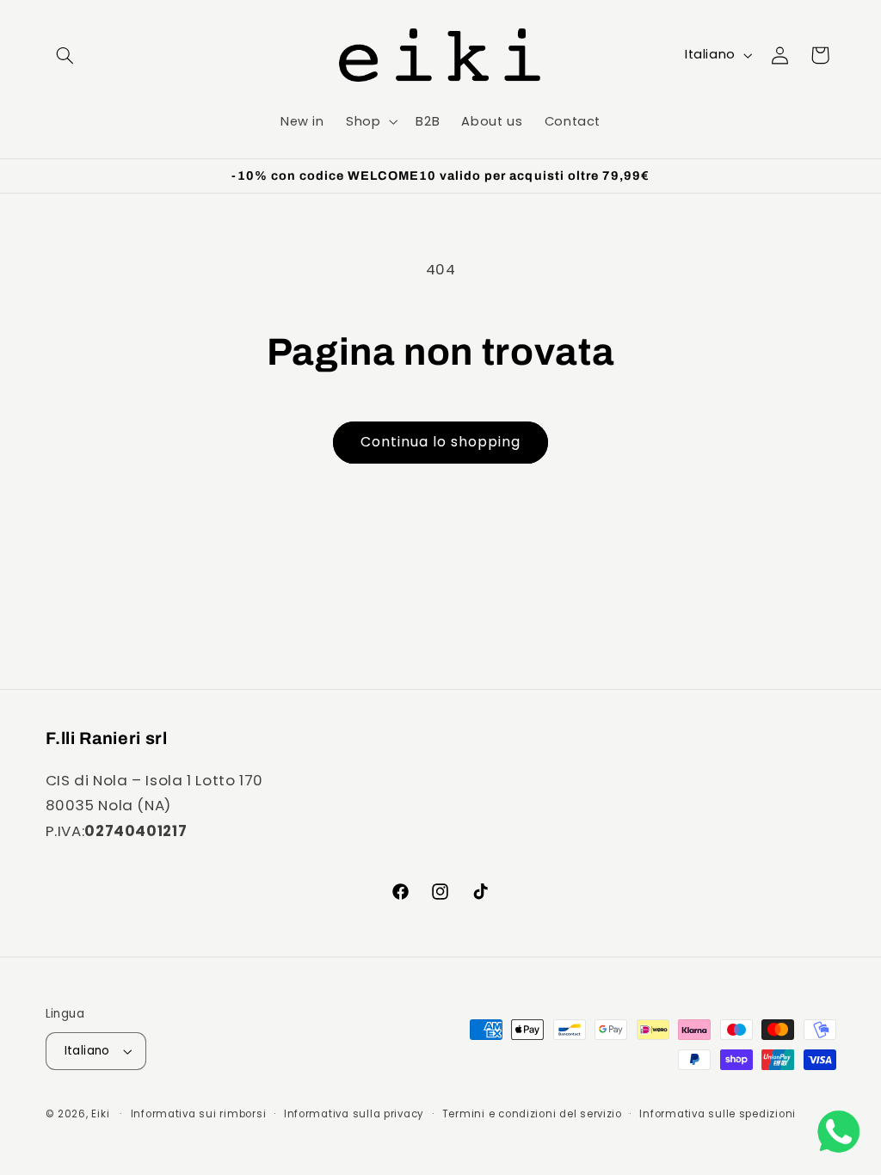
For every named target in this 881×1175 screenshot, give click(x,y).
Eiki (102, 1114)
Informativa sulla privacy (354, 1114)
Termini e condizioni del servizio (532, 1114)
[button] (65, 55)
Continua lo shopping (440, 442)
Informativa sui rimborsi (199, 1114)
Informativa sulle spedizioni (717, 1114)
